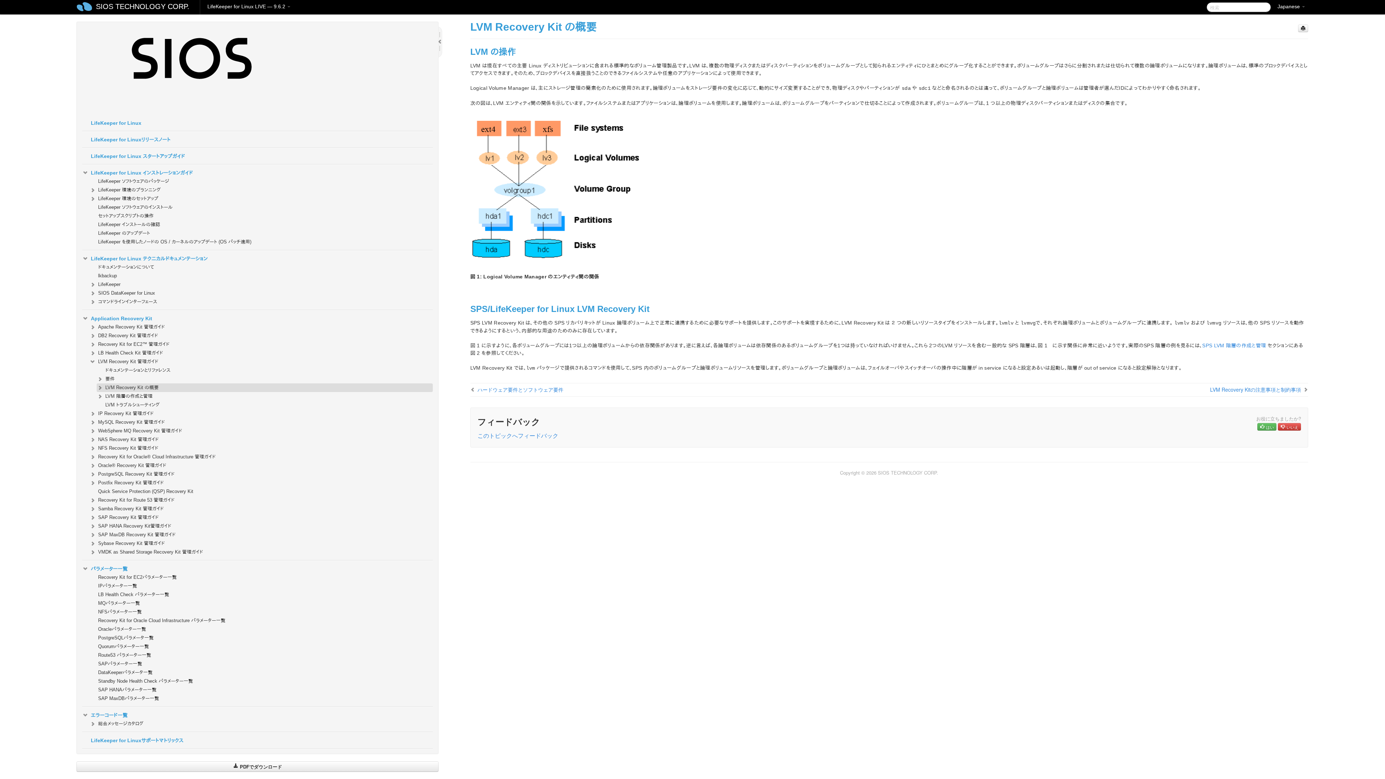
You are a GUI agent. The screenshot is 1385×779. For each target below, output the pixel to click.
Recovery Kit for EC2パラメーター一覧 (137, 577)
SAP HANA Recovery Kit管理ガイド (134, 526)
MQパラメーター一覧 (119, 603)
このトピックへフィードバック (518, 435)
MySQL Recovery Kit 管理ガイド (131, 422)
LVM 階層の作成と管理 (129, 396)
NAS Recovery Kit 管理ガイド (128, 439)
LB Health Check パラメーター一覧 (133, 594)
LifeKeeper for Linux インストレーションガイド (142, 173)
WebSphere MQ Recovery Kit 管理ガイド (140, 430)
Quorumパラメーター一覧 (123, 646)
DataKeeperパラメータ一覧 (125, 672)
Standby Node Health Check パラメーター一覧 (145, 681)
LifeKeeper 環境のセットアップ (128, 198)
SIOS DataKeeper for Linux (126, 293)
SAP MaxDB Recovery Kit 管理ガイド (137, 534)
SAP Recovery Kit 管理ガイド (128, 517)
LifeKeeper (109, 284)
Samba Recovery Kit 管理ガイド (131, 508)
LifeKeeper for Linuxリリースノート (131, 139)
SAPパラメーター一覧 (120, 663)
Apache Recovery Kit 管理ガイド (131, 327)
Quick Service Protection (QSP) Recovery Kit (145, 491)
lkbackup (107, 275)
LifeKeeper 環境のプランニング (129, 190)
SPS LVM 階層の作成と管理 (1234, 345)
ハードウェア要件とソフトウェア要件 (520, 389)
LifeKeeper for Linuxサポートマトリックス (137, 740)
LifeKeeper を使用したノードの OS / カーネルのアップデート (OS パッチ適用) (174, 242)
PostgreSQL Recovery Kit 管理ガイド (136, 474)
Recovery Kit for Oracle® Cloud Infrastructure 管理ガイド (157, 456)
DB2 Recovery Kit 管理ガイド (128, 335)
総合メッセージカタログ (121, 723)
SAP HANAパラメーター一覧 (127, 689)
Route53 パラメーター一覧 (124, 655)
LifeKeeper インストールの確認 (129, 224)
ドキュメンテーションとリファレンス (138, 370)
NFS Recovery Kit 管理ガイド (128, 448)
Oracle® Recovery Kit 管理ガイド (132, 465)
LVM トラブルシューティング (132, 405)
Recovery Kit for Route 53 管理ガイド (136, 500)
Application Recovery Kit (121, 318)
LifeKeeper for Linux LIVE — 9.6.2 (247, 6)
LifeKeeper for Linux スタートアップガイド (138, 156)
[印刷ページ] (1303, 28)
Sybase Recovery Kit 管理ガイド (131, 543)
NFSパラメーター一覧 (120, 612)
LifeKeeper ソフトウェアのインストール (135, 207)
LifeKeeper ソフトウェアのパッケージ (133, 181)
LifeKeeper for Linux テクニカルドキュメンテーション (149, 258)
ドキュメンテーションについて (126, 267)
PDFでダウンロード (260, 766)
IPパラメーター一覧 (117, 586)
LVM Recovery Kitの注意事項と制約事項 (1255, 389)
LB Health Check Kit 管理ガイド (130, 353)
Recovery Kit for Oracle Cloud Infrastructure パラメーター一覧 (161, 620)
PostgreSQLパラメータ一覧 (126, 638)
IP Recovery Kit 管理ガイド (126, 413)
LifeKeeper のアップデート (124, 233)
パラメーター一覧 (109, 569)
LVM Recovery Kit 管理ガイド (128, 361)
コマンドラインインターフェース (127, 301)
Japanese (1289, 6)
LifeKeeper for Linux (116, 123)
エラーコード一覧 (109, 715)
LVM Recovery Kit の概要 (132, 387)
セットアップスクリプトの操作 (126, 216)
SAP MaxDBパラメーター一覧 (128, 698)
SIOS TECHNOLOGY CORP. (142, 6)
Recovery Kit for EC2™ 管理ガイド (134, 344)
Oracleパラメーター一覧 (122, 629)
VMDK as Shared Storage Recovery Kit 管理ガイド (150, 552)
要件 (110, 379)
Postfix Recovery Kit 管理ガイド (131, 482)
